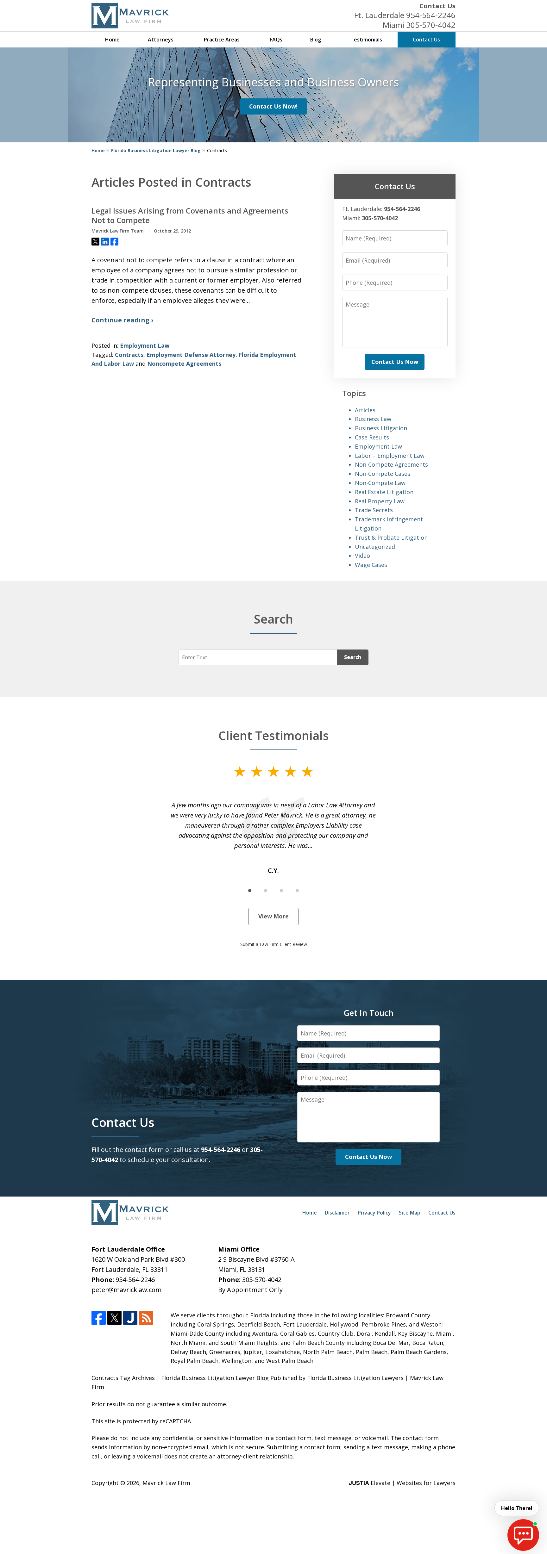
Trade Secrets (374, 510)
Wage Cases (371, 565)
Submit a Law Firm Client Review (273, 944)
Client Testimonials (273, 735)
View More (273, 916)
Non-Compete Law (380, 483)
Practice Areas (222, 39)
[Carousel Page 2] (266, 890)
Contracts (129, 354)
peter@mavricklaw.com (126, 1289)
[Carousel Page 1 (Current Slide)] (250, 890)
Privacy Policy (374, 1212)
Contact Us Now (394, 361)
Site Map (409, 1212)
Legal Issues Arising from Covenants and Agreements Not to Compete (189, 215)
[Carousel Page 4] (297, 890)
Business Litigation (381, 428)
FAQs (276, 39)
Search (352, 657)
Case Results (372, 437)
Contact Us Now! (273, 106)
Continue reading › (122, 320)
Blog (315, 39)
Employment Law (144, 345)
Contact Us (437, 6)
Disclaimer (337, 1212)
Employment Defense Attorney (191, 354)
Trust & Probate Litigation (391, 537)
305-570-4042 (431, 25)
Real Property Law (380, 501)
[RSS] (146, 1318)
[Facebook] (98, 1318)
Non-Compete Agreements (391, 464)
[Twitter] (114, 1318)
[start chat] (523, 1535)
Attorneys (160, 39)
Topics (354, 393)
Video (362, 555)
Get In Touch (368, 1012)
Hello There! (516, 1508)
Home (112, 39)
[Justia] (130, 1318)
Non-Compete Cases (382, 473)
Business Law (373, 419)
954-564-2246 (431, 15)
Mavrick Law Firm (166, 1483)
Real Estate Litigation (384, 492)
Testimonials (366, 39)
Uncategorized (375, 546)
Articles (365, 410)
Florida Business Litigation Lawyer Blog (156, 150)
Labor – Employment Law (389, 455)
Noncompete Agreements (184, 363)
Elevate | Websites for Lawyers (402, 1483)
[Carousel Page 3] (281, 890)
